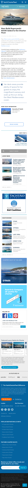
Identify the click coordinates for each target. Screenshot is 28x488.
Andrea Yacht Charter (7, 452)
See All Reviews (7, 254)
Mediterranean (5, 46)
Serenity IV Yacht (17, 109)
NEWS (5, 6)
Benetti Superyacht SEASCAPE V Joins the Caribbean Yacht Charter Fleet (19, 169)
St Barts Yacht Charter (7, 429)
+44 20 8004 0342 (7, 406)
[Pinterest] (15, 315)
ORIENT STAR (17, 241)
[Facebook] (4, 315)
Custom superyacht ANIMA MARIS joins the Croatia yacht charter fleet (19, 161)
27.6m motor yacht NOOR (11, 39)
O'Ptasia (4, 349)
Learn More (9, 486)
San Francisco (19, 403)
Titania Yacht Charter (7, 455)
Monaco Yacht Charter (7, 427)
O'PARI (15, 221)
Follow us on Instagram (9, 409)
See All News (6, 187)
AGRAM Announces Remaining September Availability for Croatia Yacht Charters (19, 179)
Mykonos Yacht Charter (7, 434)
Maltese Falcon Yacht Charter (9, 444)
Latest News (6, 156)
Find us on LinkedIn (12, 409)
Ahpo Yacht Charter (7, 457)
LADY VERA (16, 234)
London (3, 403)
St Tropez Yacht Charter (8, 424)
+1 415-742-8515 (20, 406)
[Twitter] (10, 315)
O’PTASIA (16, 228)
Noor (3, 123)
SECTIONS (22, 6)
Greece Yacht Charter (7, 432)
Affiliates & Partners (6, 416)
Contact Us (4, 413)
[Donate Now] (14, 203)
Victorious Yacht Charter (8, 450)
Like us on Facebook (2, 409)
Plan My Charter (6, 399)
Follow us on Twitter (5, 409)
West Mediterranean (9, 78)
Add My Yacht (12, 413)
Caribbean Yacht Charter (8, 437)
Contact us (18, 399)
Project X (17, 349)
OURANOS (16, 247)
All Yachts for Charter (10, 367)
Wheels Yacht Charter (7, 447)
